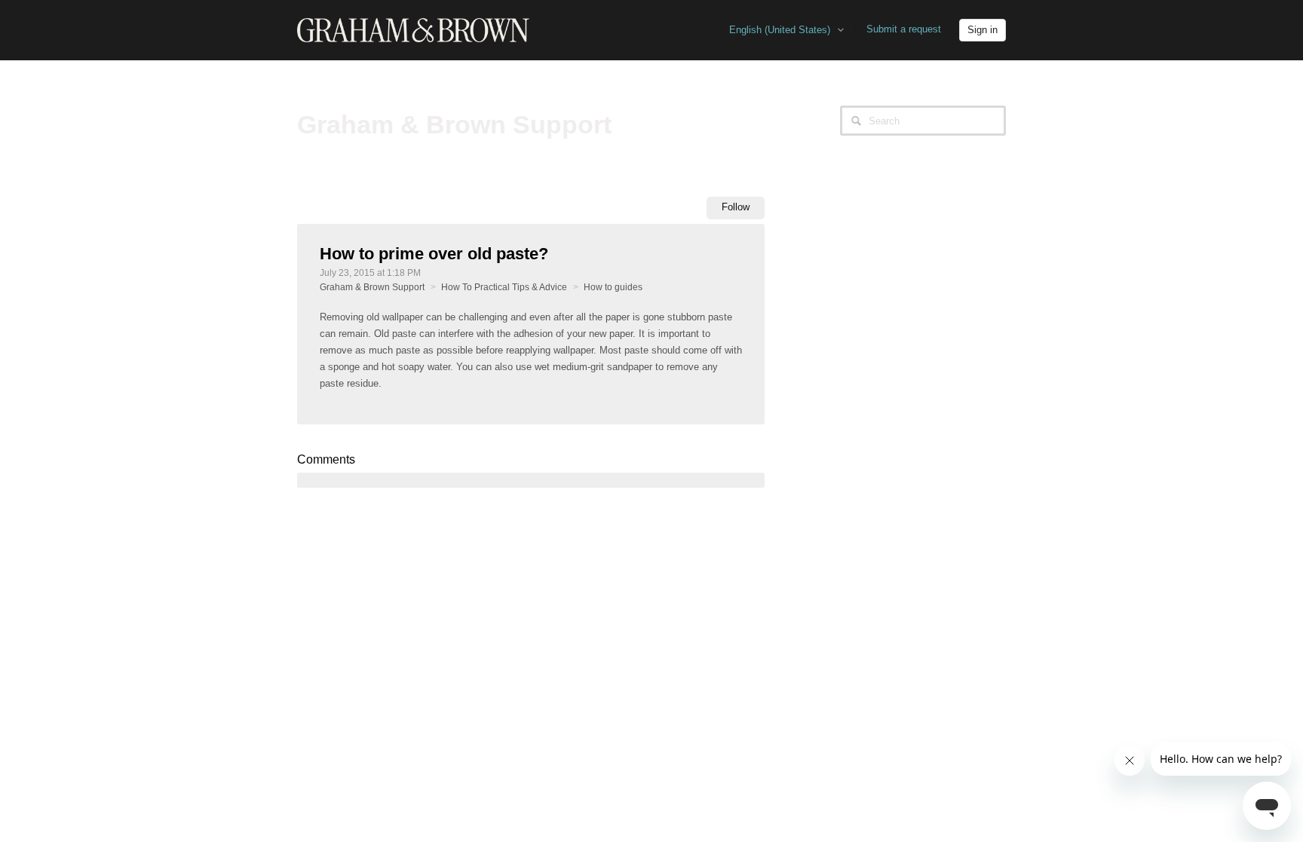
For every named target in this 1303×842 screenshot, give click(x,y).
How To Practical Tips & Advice (504, 287)
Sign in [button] (982, 29)
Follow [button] (736, 207)
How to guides (613, 287)
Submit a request (903, 29)
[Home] (413, 29)
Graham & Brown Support (372, 287)
